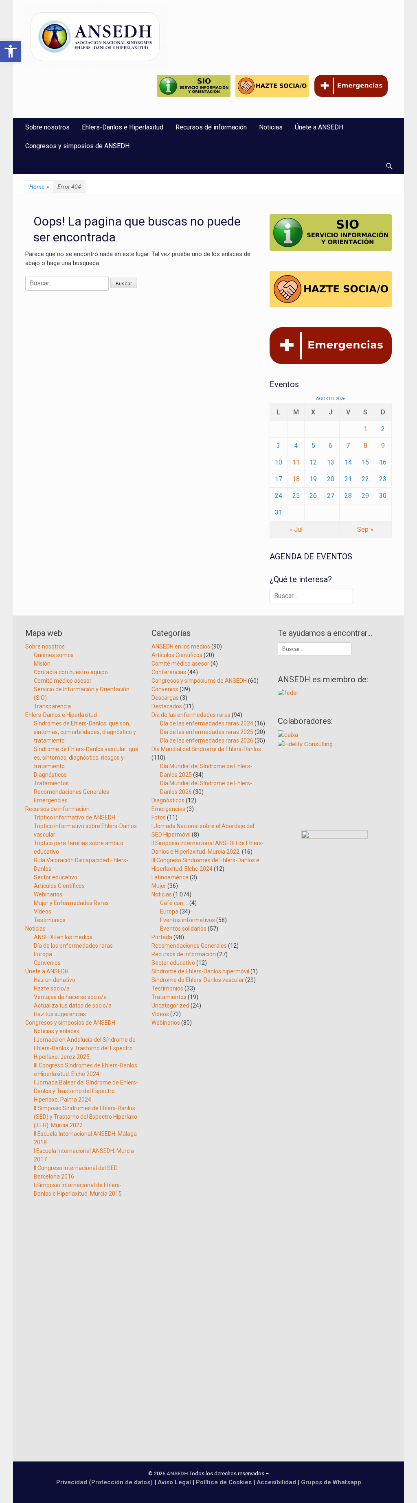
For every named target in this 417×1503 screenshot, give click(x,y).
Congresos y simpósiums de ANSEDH (199, 680)
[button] (10, 51)
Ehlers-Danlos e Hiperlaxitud (122, 127)
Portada (161, 937)
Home (39, 187)
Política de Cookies (224, 1482)
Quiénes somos (54, 655)
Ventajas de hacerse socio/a (70, 997)
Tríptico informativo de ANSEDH (74, 817)
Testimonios (50, 920)
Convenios (47, 963)
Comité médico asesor (63, 680)
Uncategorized (170, 1005)
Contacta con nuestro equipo (71, 672)
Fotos (158, 817)
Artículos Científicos (59, 886)
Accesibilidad (277, 1482)
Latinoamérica (170, 877)
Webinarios (48, 894)
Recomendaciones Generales (71, 792)
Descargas (165, 698)
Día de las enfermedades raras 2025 (206, 732)
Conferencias (168, 672)
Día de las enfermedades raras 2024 (206, 723)
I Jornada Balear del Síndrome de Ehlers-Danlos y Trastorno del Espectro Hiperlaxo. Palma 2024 (86, 1091)
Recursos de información (211, 127)
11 (296, 462)
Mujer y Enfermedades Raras (71, 903)
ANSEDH (177, 1473)
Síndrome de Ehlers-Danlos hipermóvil (200, 971)
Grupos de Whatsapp (331, 1482)
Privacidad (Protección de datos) (104, 1482)
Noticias (271, 127)
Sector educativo (55, 877)
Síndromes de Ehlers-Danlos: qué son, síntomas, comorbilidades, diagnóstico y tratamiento (85, 732)
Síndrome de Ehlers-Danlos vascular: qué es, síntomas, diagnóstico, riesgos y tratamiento (86, 757)
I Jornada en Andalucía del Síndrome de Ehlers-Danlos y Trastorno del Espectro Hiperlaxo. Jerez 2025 (85, 1048)
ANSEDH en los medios (63, 937)
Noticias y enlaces (56, 1031)
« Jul (296, 529)
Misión (42, 663)
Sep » (365, 529)
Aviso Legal (174, 1482)
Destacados (166, 706)
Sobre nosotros (47, 127)
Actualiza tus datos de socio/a (73, 1005)
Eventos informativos (187, 920)
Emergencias (51, 800)
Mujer (158, 886)
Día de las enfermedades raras (73, 945)
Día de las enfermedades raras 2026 (206, 740)
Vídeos (42, 911)
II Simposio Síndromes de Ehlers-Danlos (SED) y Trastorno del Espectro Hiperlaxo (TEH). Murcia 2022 (85, 1116)
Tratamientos (51, 783)
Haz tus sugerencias (60, 1014)
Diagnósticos (50, 774)
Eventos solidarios (183, 928)
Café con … (174, 903)
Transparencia (52, 706)
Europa (43, 954)
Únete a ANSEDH (319, 127)
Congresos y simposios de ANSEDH (77, 146)
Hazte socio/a (52, 988)
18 (296, 479)
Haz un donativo (54, 980)
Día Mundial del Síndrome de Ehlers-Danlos (206, 749)
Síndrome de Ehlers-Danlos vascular (197, 980)
